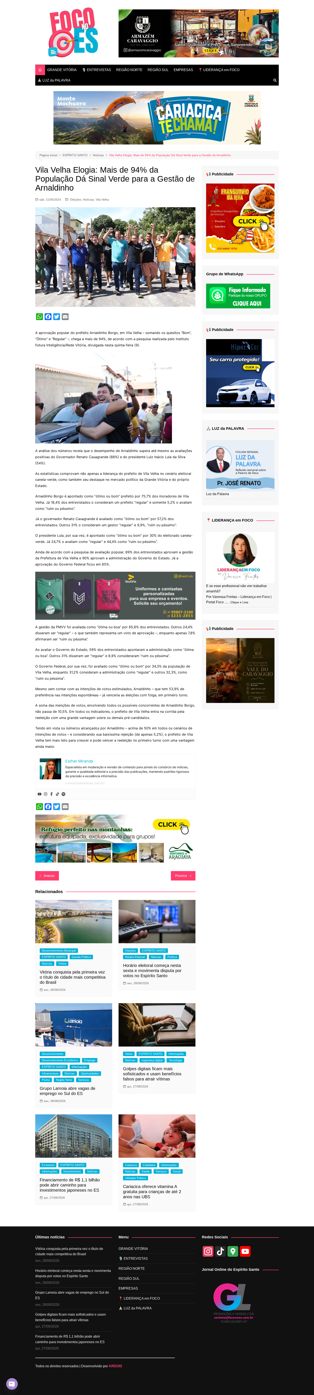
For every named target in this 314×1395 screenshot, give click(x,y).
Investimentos (72, 1171)
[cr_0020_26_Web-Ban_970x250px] (157, 117)
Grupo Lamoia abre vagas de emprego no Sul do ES (72, 1295)
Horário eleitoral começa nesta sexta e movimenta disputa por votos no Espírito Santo (152, 970)
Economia (48, 1165)
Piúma (46, 1080)
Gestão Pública (81, 957)
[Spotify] (63, 794)
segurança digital (152, 1060)
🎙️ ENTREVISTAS (96, 70)
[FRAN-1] (240, 218)
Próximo (181, 876)
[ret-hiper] (240, 373)
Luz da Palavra (217, 494)
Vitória (62, 963)
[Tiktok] (57, 794)
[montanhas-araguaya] (115, 838)
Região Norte (64, 1080)
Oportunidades (90, 1073)
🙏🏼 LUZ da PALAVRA (53, 80)
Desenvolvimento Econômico (60, 1060)
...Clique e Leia (238, 602)
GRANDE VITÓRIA (62, 70)
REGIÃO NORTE (129, 70)
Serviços (83, 1080)
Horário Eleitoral (135, 957)
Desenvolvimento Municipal (59, 950)
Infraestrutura (50, 1073)
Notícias (88, 199)
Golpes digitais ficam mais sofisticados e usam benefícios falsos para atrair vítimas (152, 1073)
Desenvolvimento (52, 1053)
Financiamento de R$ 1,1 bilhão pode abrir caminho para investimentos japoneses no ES (70, 1185)
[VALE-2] (240, 670)
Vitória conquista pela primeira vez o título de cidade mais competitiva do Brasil (73, 977)
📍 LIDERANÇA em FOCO (218, 70)
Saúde (146, 1171)
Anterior (49, 876)
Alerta (128, 1053)
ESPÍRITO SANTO (54, 957)
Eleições (75, 199)
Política (172, 957)
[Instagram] (45, 794)
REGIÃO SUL (158, 70)
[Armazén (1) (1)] (199, 33)
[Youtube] (39, 794)
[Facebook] (51, 794)
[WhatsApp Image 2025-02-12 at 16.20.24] (115, 595)
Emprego (89, 1060)
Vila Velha (102, 199)
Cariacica (131, 1165)
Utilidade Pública (135, 1178)
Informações (79, 1066)
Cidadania (149, 1165)
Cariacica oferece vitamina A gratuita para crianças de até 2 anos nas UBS (152, 1191)
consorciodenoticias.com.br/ (85, 783)
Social (176, 1171)
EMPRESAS (183, 70)
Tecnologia (175, 1060)
